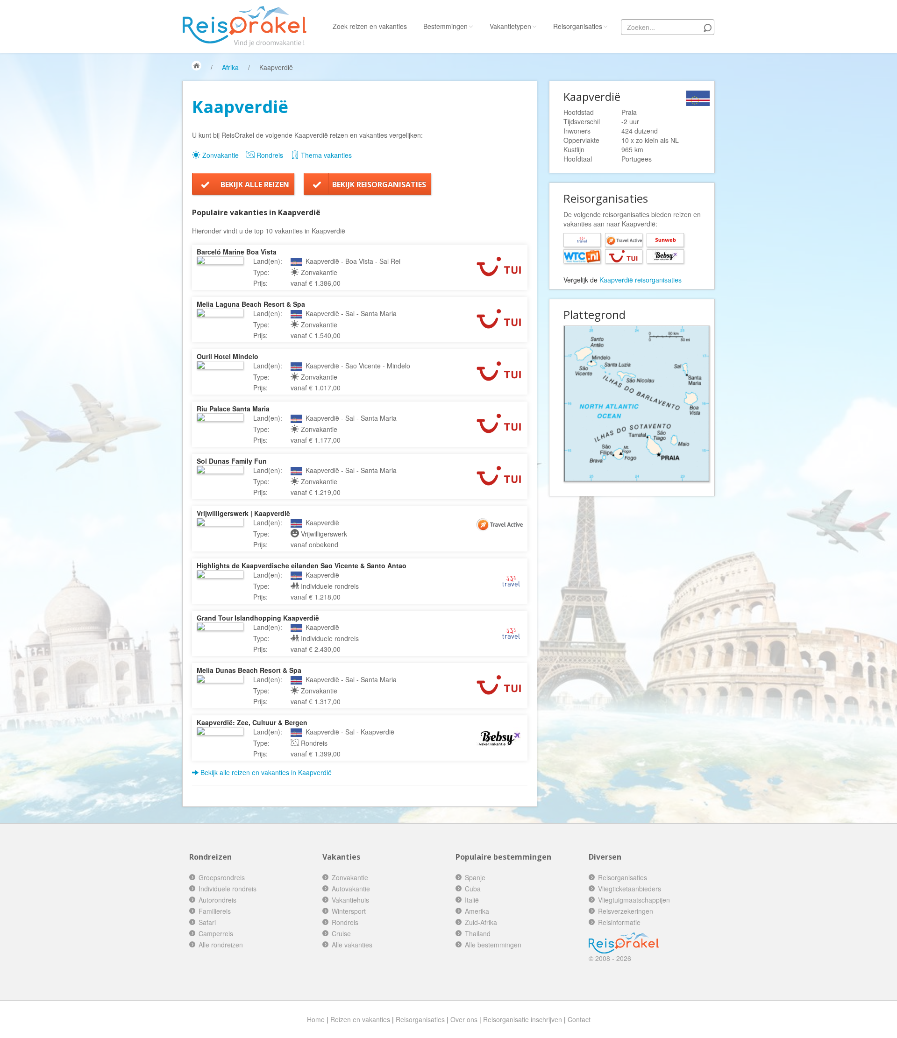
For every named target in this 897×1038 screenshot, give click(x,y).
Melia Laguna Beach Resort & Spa (251, 304)
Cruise (341, 933)
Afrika (230, 67)
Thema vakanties (325, 155)
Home (316, 1019)
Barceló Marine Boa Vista (237, 251)
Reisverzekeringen (625, 911)
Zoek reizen (370, 26)
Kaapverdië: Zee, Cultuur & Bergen (252, 722)
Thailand (478, 933)
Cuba (473, 888)
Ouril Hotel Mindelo (227, 356)
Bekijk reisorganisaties (379, 184)
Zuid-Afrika (481, 922)
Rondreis (269, 155)
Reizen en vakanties (360, 1019)
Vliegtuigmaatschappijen (634, 899)
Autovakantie (351, 888)
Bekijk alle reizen (255, 184)
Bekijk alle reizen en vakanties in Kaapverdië (265, 772)
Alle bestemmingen (493, 944)
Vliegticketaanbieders (629, 888)
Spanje (475, 877)
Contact (579, 1019)
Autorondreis (217, 899)
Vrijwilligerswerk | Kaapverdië (243, 513)
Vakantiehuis (350, 899)
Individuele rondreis (227, 888)
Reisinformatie (619, 922)
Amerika (477, 911)
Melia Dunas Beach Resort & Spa (249, 670)
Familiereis (215, 911)
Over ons (463, 1019)
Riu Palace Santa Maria (233, 408)
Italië (472, 899)
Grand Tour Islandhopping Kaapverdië (258, 617)
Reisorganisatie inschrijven (522, 1019)
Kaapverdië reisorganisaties (640, 279)
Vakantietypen (510, 26)
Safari (207, 922)
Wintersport (349, 911)
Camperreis (216, 933)
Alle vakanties (352, 944)
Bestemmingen (445, 26)
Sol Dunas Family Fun (232, 461)
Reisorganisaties (577, 26)
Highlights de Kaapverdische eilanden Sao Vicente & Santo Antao (301, 565)
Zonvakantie (219, 155)
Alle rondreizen (221, 944)
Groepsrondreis (222, 877)
